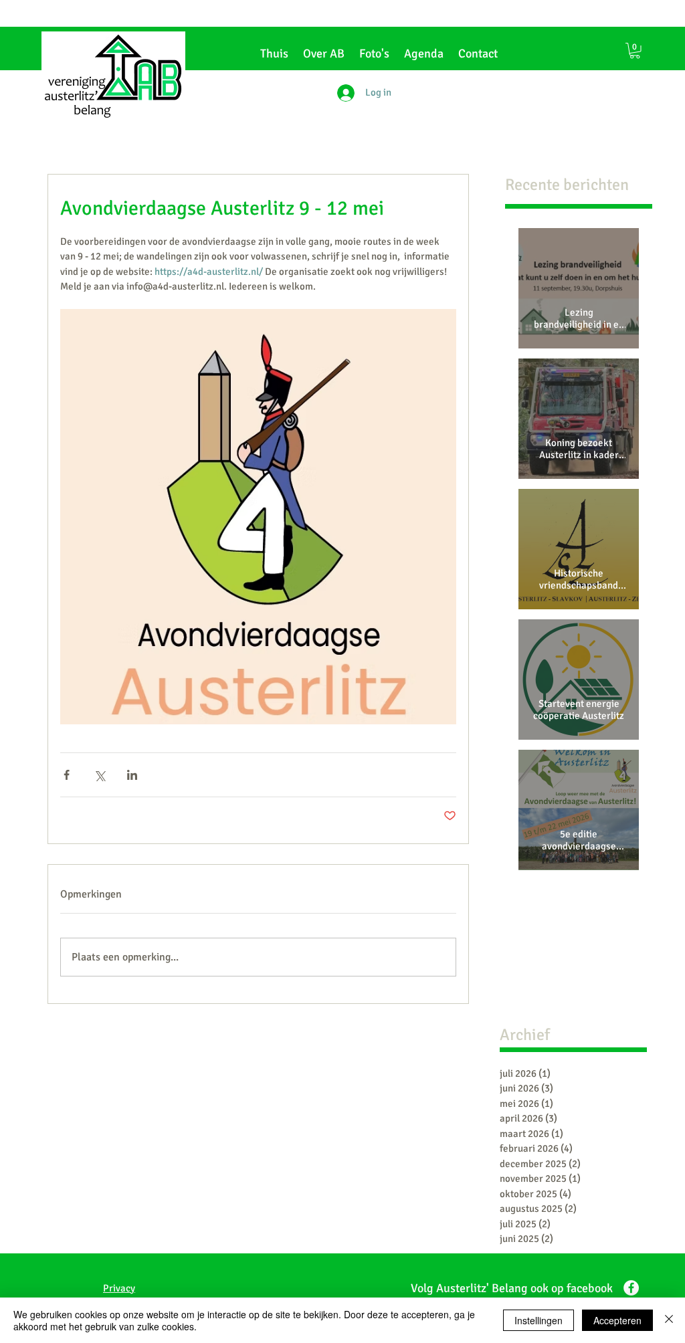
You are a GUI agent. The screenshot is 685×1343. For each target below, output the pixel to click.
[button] (634, 51)
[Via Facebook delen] (66, 774)
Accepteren (617, 1320)
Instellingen (538, 1320)
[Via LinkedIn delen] (132, 774)
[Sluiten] (669, 1320)
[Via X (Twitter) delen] (99, 774)
